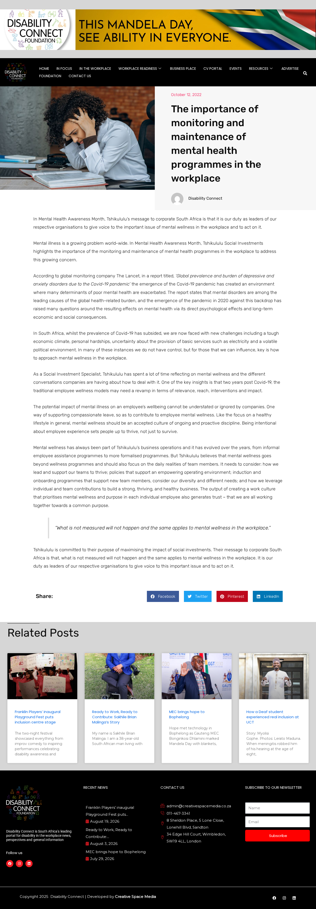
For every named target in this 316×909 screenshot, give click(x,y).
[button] (163, 596)
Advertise (290, 68)
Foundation (50, 75)
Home (44, 68)
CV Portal (212, 68)
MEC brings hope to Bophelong (187, 714)
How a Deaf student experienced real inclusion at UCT (272, 717)
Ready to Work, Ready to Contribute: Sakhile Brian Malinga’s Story (115, 717)
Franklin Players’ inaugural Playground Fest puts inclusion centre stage (37, 717)
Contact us (80, 75)
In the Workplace (95, 68)
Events (236, 68)
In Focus (64, 68)
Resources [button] (258, 68)
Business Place (183, 68)
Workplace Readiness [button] (137, 68)
